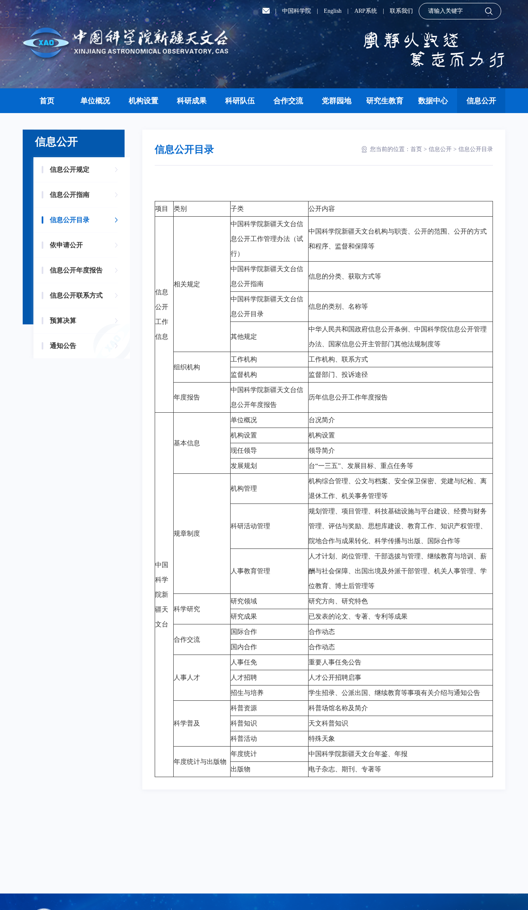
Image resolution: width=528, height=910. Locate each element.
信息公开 (481, 101)
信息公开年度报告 (76, 270)
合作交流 (288, 101)
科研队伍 (240, 101)
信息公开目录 (70, 219)
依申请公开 (66, 244)
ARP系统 (365, 11)
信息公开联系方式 (76, 295)
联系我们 (401, 11)
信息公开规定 (70, 169)
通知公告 (63, 345)
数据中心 (433, 101)
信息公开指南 (70, 194)
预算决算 (63, 320)
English (333, 11)
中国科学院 (296, 11)
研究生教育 (384, 101)
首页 (47, 101)
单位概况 (95, 101)
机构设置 (143, 101)
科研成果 (192, 101)
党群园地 (336, 101)
